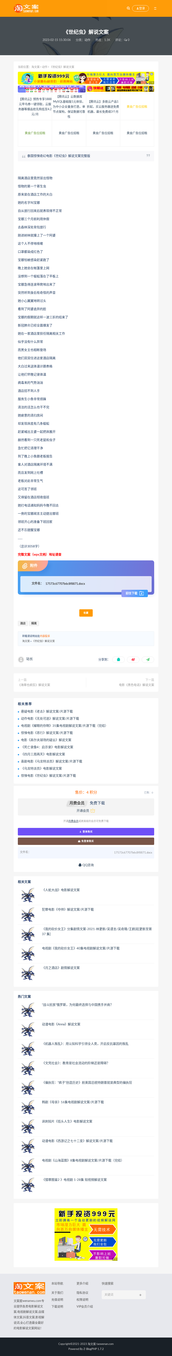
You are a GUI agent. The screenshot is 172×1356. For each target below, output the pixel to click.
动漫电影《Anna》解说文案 (61, 1024)
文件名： (37, 583)
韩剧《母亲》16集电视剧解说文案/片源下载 (73, 1102)
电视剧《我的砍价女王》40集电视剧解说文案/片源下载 (81, 948)
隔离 (34, 623)
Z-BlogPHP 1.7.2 (93, 1349)
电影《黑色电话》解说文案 (136, 685)
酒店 (23, 623)
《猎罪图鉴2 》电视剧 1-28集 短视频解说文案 (74, 1179)
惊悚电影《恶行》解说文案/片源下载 (47, 733)
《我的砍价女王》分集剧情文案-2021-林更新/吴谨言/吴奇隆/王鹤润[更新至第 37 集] (97, 932)
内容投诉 (45, 636)
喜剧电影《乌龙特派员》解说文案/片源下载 (51, 761)
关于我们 (57, 1292)
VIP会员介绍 (85, 1306)
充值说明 (57, 1299)
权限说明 (82, 1299)
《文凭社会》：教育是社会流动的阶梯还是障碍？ (76, 1063)
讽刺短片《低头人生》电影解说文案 (67, 1121)
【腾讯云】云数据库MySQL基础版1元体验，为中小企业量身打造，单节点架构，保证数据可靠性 (69, 106)
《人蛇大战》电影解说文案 (61, 890)
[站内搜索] (128, 8)
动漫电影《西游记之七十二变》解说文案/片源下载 (77, 1141)
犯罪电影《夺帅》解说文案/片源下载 (68, 909)
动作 (87, 40)
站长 (29, 659)
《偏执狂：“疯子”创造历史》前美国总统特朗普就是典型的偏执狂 (87, 1082)
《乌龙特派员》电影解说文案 (41, 768)
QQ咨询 (88, 865)
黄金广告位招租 (137, 106)
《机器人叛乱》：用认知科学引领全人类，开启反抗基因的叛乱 (85, 1043)
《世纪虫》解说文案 (43, 641)
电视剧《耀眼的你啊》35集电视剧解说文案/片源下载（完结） (64, 725)
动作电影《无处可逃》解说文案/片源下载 (50, 718)
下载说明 (57, 1306)
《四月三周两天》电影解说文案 (43, 754)
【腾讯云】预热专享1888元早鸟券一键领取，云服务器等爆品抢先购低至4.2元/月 (35, 107)
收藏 (86, 613)
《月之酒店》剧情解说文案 (61, 968)
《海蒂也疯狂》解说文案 (34, 685)
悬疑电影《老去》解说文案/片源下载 (47, 711)
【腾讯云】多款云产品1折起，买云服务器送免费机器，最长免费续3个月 (103, 106)
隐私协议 (82, 1292)
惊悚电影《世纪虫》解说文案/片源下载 (48, 775)
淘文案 (35, 67)
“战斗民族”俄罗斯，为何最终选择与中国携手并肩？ (77, 1004)
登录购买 (87, 831)
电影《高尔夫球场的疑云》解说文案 (46, 740)
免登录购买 (87, 841)
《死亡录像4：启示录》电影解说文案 (47, 747)
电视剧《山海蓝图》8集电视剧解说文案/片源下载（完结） (83, 1160)
